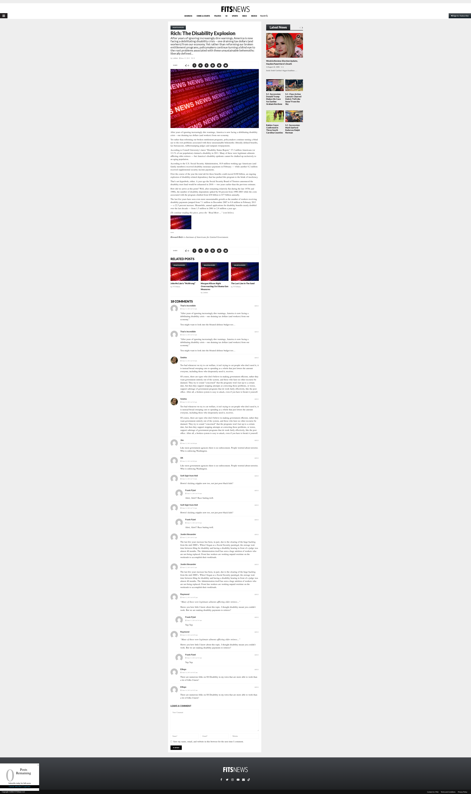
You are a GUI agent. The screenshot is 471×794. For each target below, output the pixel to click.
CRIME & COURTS (203, 16)
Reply (257, 306)
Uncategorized (178, 27)
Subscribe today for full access (19, 783)
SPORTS (235, 16)
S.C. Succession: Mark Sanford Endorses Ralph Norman (292, 129)
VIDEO (244, 16)
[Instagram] (234, 779)
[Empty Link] (300, 27)
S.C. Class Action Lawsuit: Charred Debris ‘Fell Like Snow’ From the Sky (293, 99)
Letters (175, 58)
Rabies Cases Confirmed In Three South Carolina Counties (274, 129)
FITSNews (176, 287)
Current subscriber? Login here (19, 786)
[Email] (245, 779)
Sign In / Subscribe (461, 15)
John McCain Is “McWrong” (182, 283)
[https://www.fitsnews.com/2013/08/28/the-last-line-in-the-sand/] (245, 271)
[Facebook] (223, 779)
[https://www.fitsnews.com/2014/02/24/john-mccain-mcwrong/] (184, 271)
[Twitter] (228, 779)
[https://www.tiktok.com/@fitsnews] (249, 779)
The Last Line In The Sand (243, 283)
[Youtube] (239, 779)
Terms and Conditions (448, 792)
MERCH (254, 16)
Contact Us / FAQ (432, 792)
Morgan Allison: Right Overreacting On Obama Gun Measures (214, 286)
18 (194, 58)
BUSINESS (188, 16)
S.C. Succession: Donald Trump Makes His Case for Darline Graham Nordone (274, 99)
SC (226, 16)
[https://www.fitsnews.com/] (235, 9)
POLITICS (217, 16)
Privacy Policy (462, 792)
